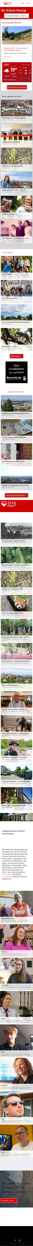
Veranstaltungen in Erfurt (15, 16)
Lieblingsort (7, 874)
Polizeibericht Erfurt (16, 392)
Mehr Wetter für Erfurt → (10, 79)
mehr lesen (7, 56)
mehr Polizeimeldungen (15, 495)
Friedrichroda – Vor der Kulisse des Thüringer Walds (16, 49)
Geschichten (7, 876)
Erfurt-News (8, 252)
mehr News (15, 356)
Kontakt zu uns (8, 1200)
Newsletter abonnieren (17, 87)
